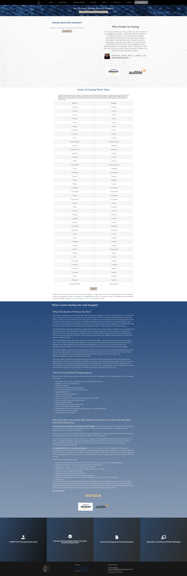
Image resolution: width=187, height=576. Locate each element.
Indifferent (114, 280)
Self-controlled (114, 191)
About (104, 2)
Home (51, 2)
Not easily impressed (114, 164)
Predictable (114, 168)
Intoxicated (75, 187)
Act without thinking (75, 141)
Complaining (75, 172)
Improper (75, 233)
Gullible (75, 222)
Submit (93, 288)
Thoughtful (114, 264)
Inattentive (75, 268)
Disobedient (75, 130)
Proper (114, 233)
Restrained (114, 145)
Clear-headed (114, 187)
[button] (67, 31)
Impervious (114, 241)
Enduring (114, 272)
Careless (75, 180)
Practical (114, 110)
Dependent (75, 230)
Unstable (75, 245)
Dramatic (75, 203)
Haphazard (75, 153)
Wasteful (75, 157)
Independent (114, 230)
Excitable (75, 253)
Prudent (114, 122)
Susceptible (75, 241)
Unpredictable (75, 226)
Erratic (75, 168)
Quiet (114, 126)
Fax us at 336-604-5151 (82, 569)
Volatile (75, 249)
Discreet (114, 210)
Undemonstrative (114, 249)
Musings (129, 2)
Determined (114, 214)
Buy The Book (141, 2)
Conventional (114, 199)
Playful (75, 184)
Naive (75, 114)
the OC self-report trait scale (81, 298)
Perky (75, 276)
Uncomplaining (114, 172)
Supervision (62, 2)
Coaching (93, 2)
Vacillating (75, 214)
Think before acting (114, 141)
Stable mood (114, 149)
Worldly (114, 114)
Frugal (114, 157)
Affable (75, 160)
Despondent (114, 276)
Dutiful (114, 130)
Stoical (114, 253)
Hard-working (114, 195)
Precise (114, 256)
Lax (75, 256)
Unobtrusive (114, 207)
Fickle (74, 137)
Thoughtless (75, 264)
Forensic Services (79, 2)
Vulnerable (75, 118)
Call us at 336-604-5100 (82, 567)
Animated (75, 145)
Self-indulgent (75, 191)
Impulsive (75, 107)
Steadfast (114, 245)
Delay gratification (114, 283)
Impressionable (75, 164)
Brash (74, 207)
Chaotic (75, 237)
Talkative (75, 126)
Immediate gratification (75, 283)
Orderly (114, 153)
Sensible (114, 218)
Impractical (75, 110)
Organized (114, 237)
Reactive (75, 176)
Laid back (75, 195)
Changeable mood (75, 149)
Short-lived (75, 272)
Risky (75, 122)
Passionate (75, 280)
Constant (114, 137)
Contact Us (117, 2)
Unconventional (75, 199)
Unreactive (114, 176)
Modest (114, 203)
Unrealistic (75, 218)
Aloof (114, 118)
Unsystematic (75, 260)
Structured (114, 260)
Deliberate (114, 107)
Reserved (114, 160)
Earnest (114, 184)
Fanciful (75, 134)
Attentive (114, 268)
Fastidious (114, 180)
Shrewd (114, 222)
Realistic (114, 134)
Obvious (75, 210)
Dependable (114, 226)
